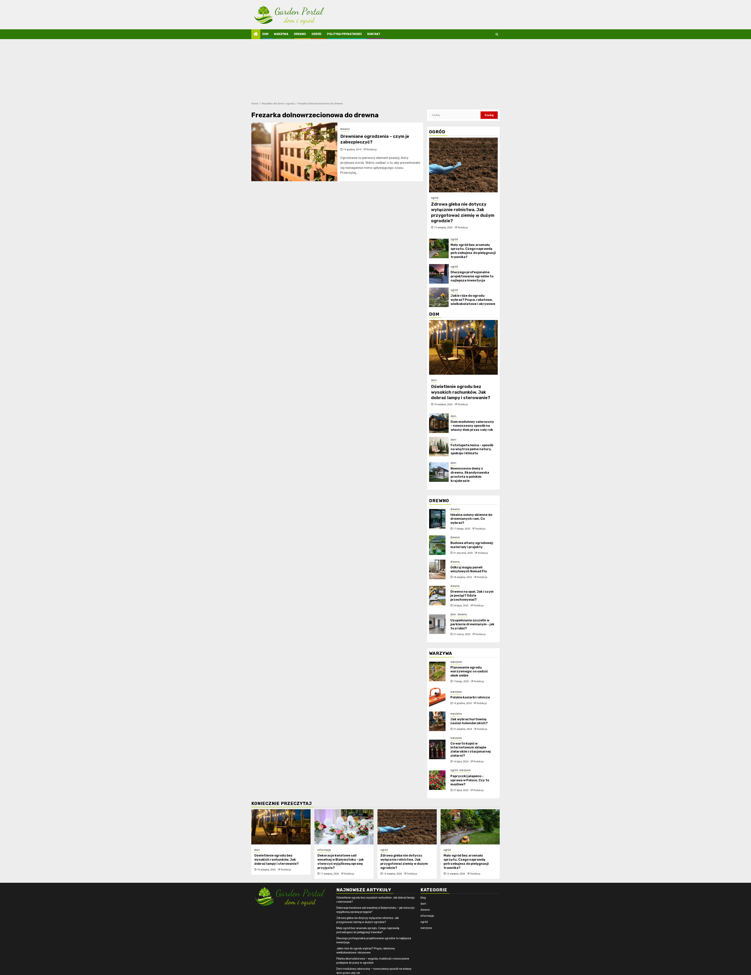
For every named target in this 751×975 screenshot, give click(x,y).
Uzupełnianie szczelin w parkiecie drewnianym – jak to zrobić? (472, 624)
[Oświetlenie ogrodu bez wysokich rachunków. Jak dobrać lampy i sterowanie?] (463, 347)
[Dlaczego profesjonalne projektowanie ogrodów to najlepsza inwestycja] (439, 274)
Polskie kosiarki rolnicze (470, 697)
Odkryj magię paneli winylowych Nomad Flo (468, 569)
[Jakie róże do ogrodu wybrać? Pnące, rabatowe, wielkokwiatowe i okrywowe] (439, 297)
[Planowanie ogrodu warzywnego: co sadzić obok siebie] (437, 671)
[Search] (496, 34)
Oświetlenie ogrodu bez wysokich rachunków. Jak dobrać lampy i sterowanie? (460, 392)
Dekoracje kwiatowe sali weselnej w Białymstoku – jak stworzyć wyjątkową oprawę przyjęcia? (340, 861)
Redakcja (372, 149)
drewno (300, 34)
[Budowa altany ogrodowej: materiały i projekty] (437, 545)
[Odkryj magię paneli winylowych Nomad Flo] (437, 569)
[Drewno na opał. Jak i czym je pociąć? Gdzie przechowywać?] (437, 595)
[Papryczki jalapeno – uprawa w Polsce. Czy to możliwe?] (437, 780)
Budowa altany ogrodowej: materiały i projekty (471, 545)
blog (423, 897)
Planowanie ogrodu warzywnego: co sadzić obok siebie (469, 671)
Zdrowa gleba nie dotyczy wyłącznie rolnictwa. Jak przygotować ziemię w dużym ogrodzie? (462, 213)
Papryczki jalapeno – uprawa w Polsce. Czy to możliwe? (469, 780)
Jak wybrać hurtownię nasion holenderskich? (469, 721)
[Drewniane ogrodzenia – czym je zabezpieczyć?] (294, 152)
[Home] (256, 34)
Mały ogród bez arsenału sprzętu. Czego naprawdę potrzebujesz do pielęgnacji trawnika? (473, 251)
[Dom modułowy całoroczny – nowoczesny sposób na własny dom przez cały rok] (439, 423)
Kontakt (373, 34)
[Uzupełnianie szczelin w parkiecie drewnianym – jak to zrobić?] (437, 624)
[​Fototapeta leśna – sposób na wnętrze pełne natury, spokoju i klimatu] (439, 446)
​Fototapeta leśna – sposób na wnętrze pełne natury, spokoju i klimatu (472, 449)
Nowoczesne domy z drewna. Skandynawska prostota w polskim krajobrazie (470, 474)
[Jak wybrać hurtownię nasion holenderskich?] (437, 721)
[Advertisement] (375, 68)
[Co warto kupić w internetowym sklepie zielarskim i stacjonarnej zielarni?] (437, 749)
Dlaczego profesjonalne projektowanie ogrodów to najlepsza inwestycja (472, 276)
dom (265, 34)
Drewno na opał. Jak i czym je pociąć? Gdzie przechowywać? (472, 596)
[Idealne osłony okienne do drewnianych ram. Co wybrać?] (437, 519)
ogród (316, 34)
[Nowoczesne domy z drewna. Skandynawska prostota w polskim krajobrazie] (439, 472)
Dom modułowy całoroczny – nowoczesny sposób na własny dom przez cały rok (472, 426)
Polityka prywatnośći (344, 34)
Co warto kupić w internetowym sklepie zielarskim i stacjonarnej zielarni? (470, 749)
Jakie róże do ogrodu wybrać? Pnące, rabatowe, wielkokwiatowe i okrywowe (473, 300)
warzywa (281, 34)
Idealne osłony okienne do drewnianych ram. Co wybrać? (471, 519)
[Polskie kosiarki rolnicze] (437, 697)
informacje (324, 849)
